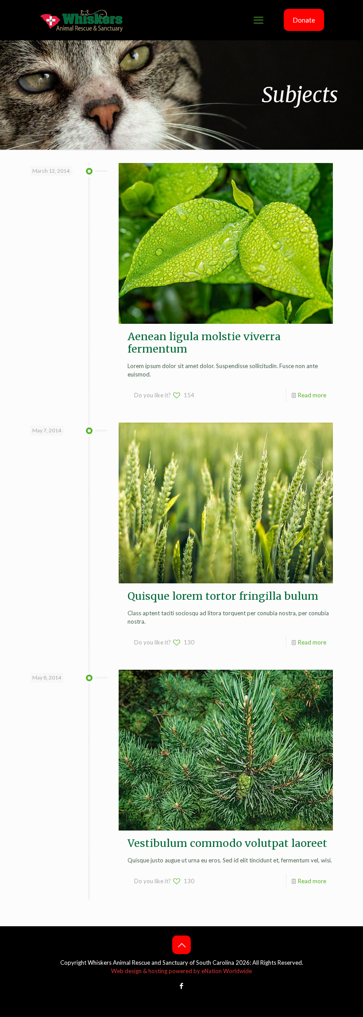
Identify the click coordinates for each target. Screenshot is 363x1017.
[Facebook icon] (181, 986)
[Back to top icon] (181, 944)
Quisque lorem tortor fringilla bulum (222, 596)
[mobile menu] (258, 19)
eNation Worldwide (226, 970)
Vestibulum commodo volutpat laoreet (227, 843)
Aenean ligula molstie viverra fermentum (204, 342)
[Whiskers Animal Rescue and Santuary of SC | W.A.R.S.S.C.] (82, 20)
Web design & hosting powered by (156, 970)
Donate (304, 20)
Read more (312, 395)
